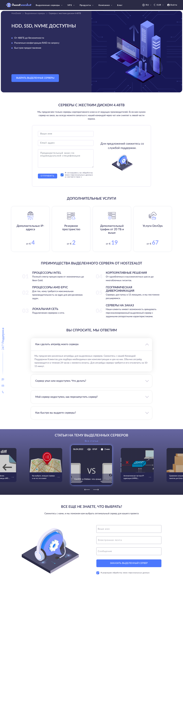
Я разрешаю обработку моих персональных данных (125, 573)
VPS (69, 5)
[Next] (96, 489)
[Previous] (87, 489)
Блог (120, 5)
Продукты (85, 5)
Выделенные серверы (48, 5)
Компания (104, 5)
